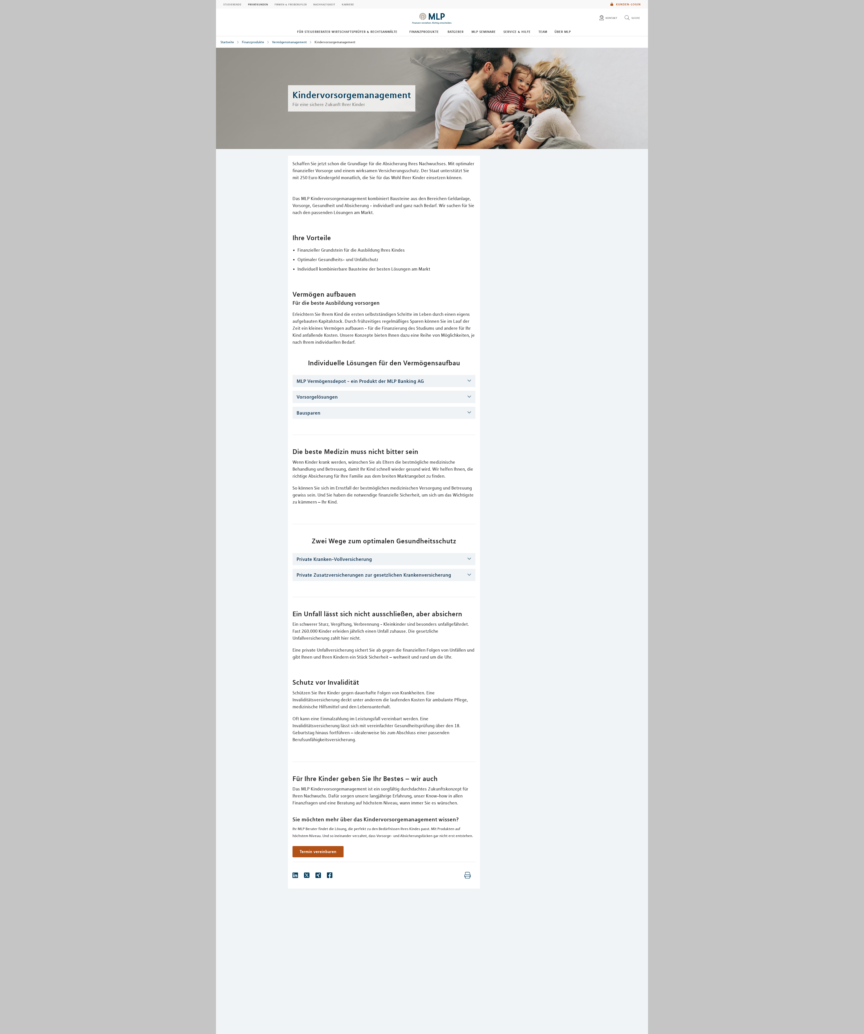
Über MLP (562, 31)
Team (542, 31)
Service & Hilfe (517, 31)
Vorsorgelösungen (317, 397)
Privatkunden (258, 4)
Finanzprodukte (424, 31)
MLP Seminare (483, 31)
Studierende (232, 4)
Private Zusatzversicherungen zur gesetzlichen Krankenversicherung (374, 575)
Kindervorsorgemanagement (335, 42)
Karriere (348, 4)
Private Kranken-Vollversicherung (334, 559)
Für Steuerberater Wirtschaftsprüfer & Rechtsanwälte (347, 31)
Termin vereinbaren (318, 851)
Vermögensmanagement (289, 42)
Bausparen (308, 413)
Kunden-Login (628, 4)
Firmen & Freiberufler (290, 4)
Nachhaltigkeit (324, 4)
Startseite (227, 42)
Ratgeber (456, 31)
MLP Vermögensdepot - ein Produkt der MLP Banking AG (360, 381)
